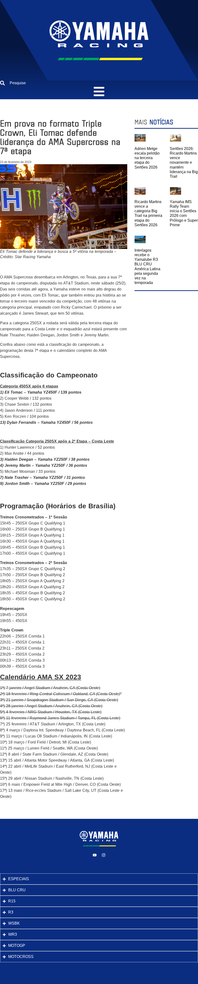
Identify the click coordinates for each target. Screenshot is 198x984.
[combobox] (99, 83)
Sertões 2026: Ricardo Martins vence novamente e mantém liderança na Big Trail (184, 162)
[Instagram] (103, 855)
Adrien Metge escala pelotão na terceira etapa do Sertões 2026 (147, 158)
